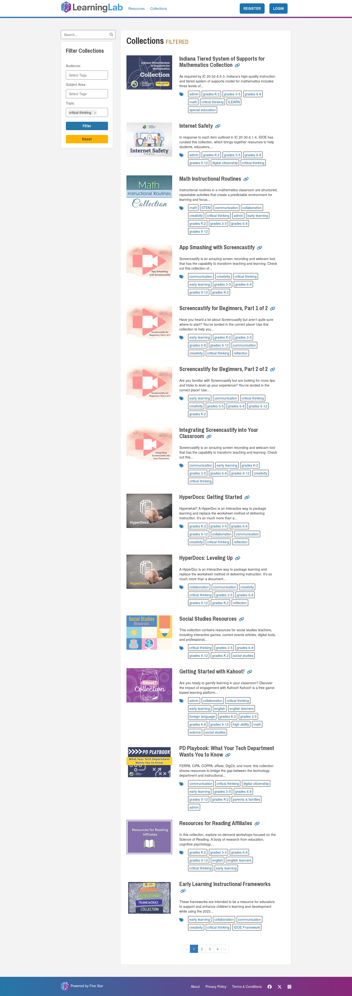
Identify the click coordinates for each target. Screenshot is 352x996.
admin (194, 94)
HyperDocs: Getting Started (210, 497)
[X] (279, 986)
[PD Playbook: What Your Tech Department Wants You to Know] (149, 762)
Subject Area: (76, 84)
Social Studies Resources (208, 618)
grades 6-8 (253, 94)
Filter (87, 125)
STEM (206, 207)
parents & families (246, 799)
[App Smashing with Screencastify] (149, 261)
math (193, 101)
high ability (241, 724)
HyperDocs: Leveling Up (206, 558)
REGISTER (252, 8)
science (195, 732)
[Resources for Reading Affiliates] (149, 837)
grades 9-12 (198, 162)
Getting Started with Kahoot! (212, 671)
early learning (257, 215)
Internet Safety (196, 125)
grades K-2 (211, 94)
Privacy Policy (215, 986)
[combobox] (87, 75)
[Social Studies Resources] (149, 632)
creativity (196, 215)
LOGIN (278, 8)
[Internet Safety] (149, 139)
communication (226, 207)
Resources (136, 8)
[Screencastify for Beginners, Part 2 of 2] (149, 383)
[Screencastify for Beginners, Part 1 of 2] (149, 322)
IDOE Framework (247, 927)
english (219, 708)
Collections (158, 8)
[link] (237, 67)
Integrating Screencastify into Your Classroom (218, 433)
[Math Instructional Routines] (149, 192)
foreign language (202, 716)
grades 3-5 (232, 94)
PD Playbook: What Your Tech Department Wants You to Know (226, 751)
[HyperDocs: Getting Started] (149, 511)
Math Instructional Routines (210, 178)
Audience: (73, 65)
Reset (87, 139)
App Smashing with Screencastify (217, 247)
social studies (243, 655)
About (195, 986)
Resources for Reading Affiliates (215, 823)
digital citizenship (225, 162)
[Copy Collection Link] (237, 65)
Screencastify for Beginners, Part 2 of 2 (223, 369)
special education (202, 109)
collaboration (252, 207)
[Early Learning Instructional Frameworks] (149, 898)
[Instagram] (288, 986)
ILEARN (234, 101)
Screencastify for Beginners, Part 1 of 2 (223, 308)
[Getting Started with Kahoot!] (149, 685)
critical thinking (212, 101)
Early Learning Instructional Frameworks (225, 884)
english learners (241, 708)
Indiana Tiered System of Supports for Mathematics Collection (222, 62)
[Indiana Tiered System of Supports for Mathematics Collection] (149, 72)
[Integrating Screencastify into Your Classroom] (149, 444)
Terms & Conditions (247, 986)
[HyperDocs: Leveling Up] (149, 572)
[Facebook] (269, 986)
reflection (241, 353)
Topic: (70, 103)
